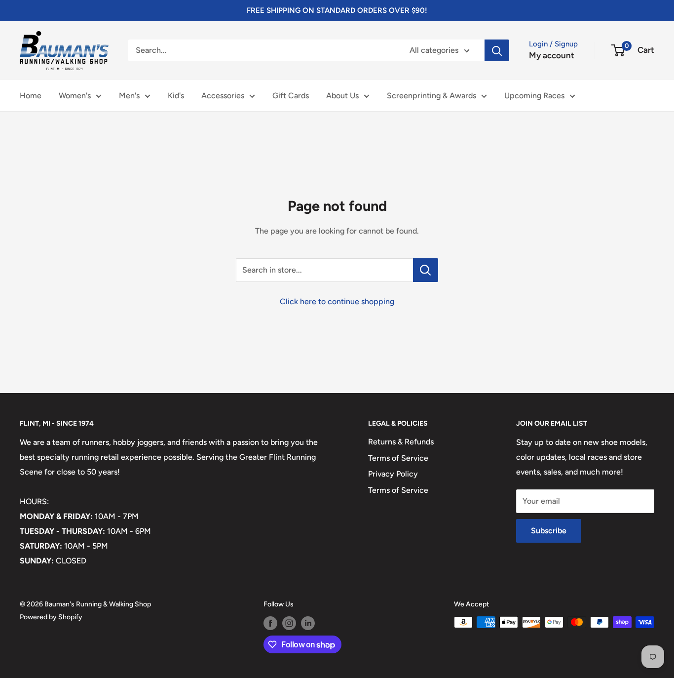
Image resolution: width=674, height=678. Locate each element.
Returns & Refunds (401, 441)
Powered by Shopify (51, 617)
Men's (129, 95)
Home (30, 95)
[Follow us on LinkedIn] (308, 623)
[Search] (497, 50)
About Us (342, 95)
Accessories (222, 95)
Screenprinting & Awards (431, 95)
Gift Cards (290, 95)
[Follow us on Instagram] (289, 623)
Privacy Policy (393, 474)
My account (551, 55)
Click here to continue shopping (337, 301)
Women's (75, 95)
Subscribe (548, 530)
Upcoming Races (534, 95)
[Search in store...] (425, 270)
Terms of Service (398, 458)
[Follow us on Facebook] (270, 623)
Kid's (176, 95)
